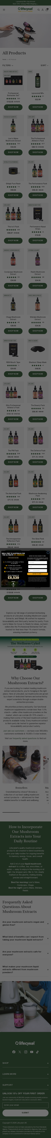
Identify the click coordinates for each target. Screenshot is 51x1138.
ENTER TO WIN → (38, 573)
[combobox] (30, 570)
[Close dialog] (48, 552)
